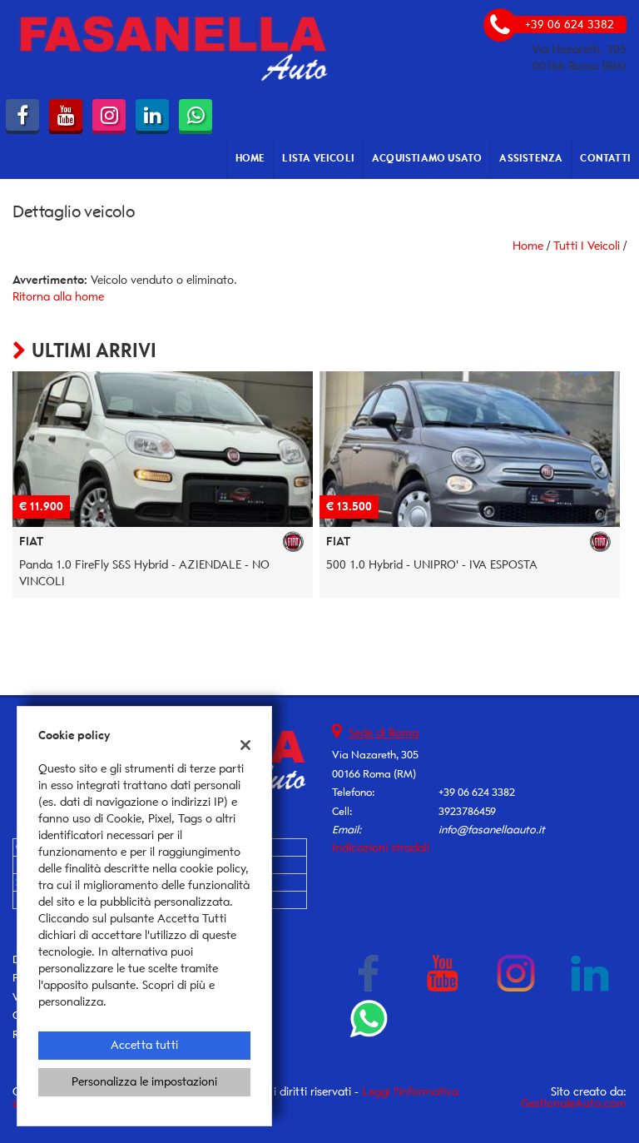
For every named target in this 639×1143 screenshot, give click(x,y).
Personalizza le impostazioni (144, 1082)
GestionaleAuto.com (574, 1103)
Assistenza (530, 158)
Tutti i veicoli (586, 246)
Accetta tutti (144, 1045)
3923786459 (467, 811)
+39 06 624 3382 (476, 792)
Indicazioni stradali (380, 848)
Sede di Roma (384, 733)
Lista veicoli (318, 158)
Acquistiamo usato (427, 158)
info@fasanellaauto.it (491, 829)
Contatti (605, 158)
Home (250, 158)
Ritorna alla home (58, 297)
